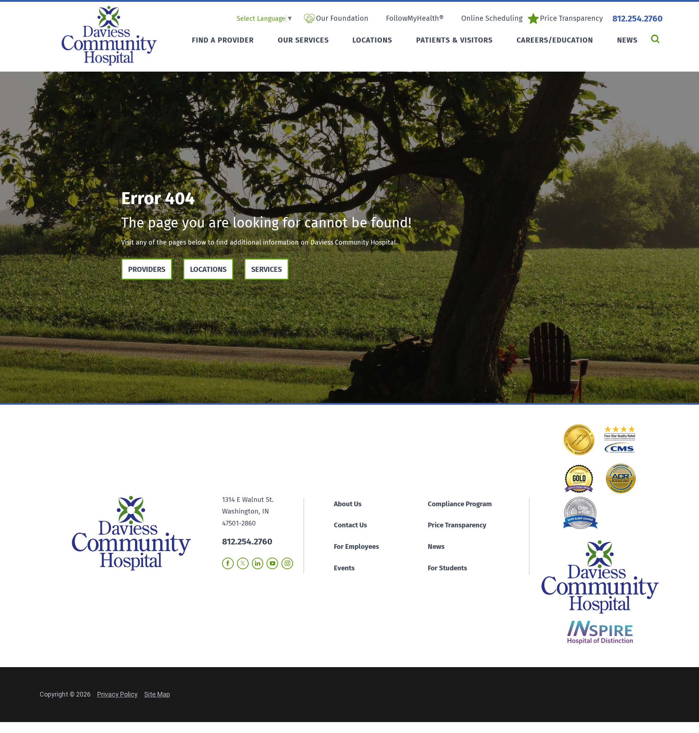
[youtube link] (272, 563)
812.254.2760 (637, 18)
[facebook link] (228, 563)
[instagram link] (287, 563)
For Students (447, 568)
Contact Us (350, 525)
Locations (208, 269)
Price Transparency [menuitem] (571, 18)
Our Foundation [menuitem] (342, 18)
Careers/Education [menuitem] (555, 40)
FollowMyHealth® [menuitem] (415, 18)
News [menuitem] (627, 40)
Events (344, 568)
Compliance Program (460, 504)
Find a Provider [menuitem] (223, 40)
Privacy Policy (117, 694)
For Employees (356, 546)
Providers (146, 269)
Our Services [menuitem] (303, 40)
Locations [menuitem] (372, 40)
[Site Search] (655, 38)
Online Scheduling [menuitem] (491, 18)
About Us (348, 504)
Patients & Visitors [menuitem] (454, 40)
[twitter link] (243, 563)
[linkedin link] (258, 563)
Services (266, 269)
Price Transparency (457, 525)
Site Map (157, 694)
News (436, 546)
